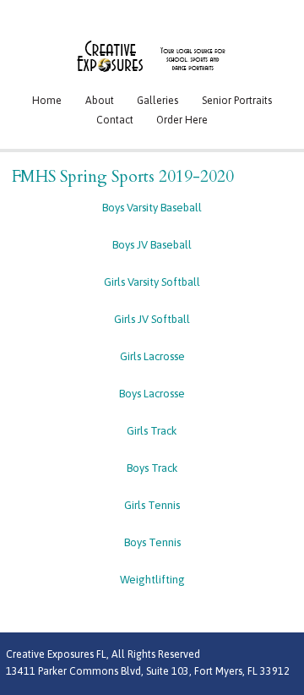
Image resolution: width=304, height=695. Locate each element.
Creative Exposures (152, 56)
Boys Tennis (152, 542)
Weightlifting (152, 579)
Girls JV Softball (152, 319)
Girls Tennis (152, 505)
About (99, 101)
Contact (114, 120)
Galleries (157, 101)
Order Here (182, 120)
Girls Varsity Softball (152, 282)
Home (47, 101)
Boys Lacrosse (152, 393)
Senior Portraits (237, 101)
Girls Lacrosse (152, 356)
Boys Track (152, 468)
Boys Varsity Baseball (152, 207)
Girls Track (152, 430)
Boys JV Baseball (152, 244)
